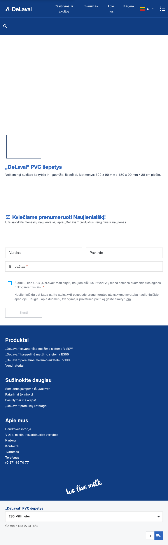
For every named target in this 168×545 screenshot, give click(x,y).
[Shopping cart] (163, 9)
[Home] (18, 8)
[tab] (23, 146)
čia (128, 299)
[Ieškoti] (5, 26)
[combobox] (84, 516)
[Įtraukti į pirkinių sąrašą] (158, 535)
